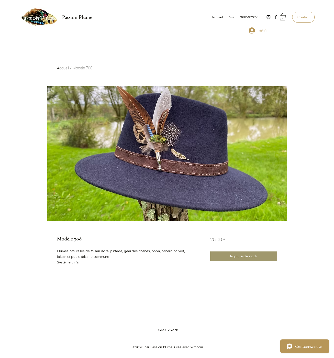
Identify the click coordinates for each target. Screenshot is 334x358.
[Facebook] (275, 17)
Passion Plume (77, 17)
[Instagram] (268, 17)
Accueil (63, 68)
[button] (283, 17)
